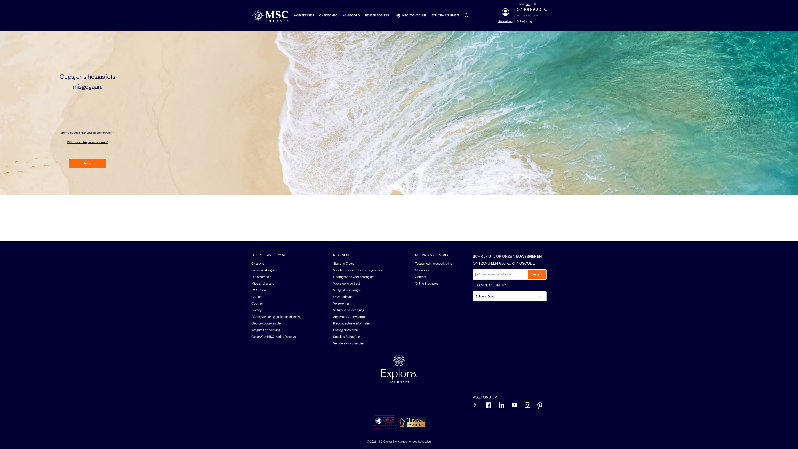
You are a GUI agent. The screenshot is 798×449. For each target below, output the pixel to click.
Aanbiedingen (303, 15)
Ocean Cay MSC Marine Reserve (273, 337)
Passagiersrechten (345, 330)
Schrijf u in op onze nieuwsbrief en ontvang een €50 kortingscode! (507, 260)
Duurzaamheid (261, 277)
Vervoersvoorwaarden (348, 343)
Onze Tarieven (342, 297)
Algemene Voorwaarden (349, 317)
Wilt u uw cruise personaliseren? (87, 142)
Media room (423, 270)
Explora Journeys (445, 15)
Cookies (257, 303)
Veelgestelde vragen (347, 290)
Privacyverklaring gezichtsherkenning (276, 317)
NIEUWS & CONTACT (432, 255)
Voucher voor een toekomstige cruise (358, 270)
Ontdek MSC (328, 15)
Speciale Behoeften (346, 337)
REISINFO (341, 255)
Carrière (256, 297)
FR (534, 4)
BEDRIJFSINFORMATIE (270, 255)
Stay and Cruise (343, 263)
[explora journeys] (399, 369)
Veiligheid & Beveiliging (348, 310)
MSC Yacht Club (414, 15)
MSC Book (258, 290)
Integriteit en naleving (265, 330)
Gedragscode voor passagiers (353, 277)
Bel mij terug (524, 21)
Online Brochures (426, 283)
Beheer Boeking (377, 15)
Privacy (256, 310)
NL (528, 4)
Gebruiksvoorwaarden (266, 323)
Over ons (257, 263)
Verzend (537, 274)
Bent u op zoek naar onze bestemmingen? (87, 132)
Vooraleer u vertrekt (346, 283)
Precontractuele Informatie (351, 323)
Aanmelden (505, 21)
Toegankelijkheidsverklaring (433, 263)
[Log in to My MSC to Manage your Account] (505, 12)
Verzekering (341, 303)
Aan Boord (351, 15)
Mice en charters (262, 283)
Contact (420, 277)
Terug (87, 163)
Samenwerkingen (263, 270)
